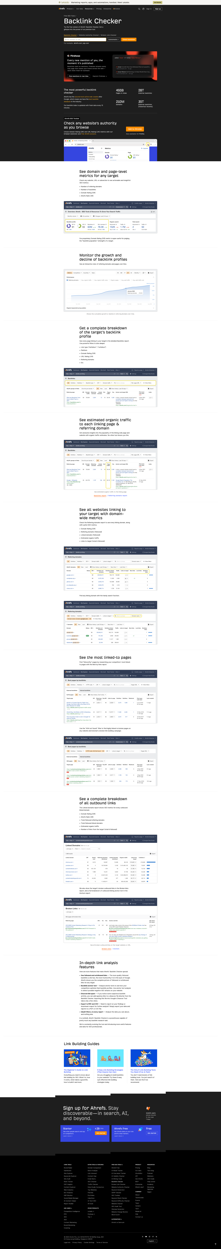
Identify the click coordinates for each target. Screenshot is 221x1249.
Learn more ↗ (67, 1136)
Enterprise (107, 9)
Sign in (149, 9)
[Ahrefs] (63, 8)
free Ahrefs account (88, 134)
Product (70, 9)
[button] (139, 9)
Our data (79, 9)
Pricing (98, 9)
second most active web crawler (86, 97)
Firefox (141, 134)
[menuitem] (71, 9)
